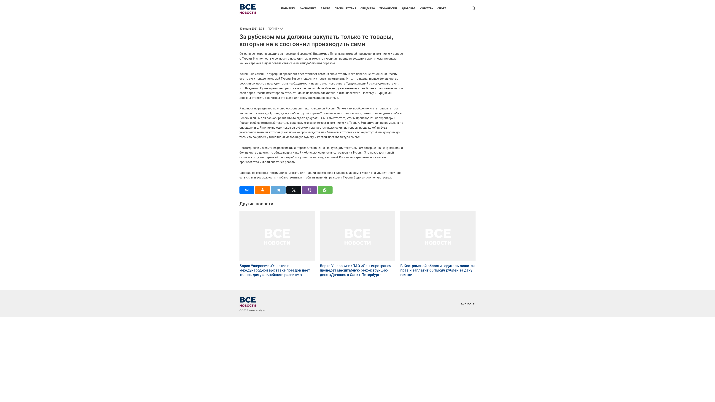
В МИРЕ (325, 8)
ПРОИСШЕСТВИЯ (345, 8)
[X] (293, 190)
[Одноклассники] (262, 190)
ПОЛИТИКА (288, 8)
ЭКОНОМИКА (308, 8)
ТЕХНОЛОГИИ (388, 8)
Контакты (468, 303)
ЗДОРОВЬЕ (408, 8)
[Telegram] (278, 190)
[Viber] (309, 190)
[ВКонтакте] (246, 190)
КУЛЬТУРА (426, 8)
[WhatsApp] (325, 190)
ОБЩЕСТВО (367, 8)
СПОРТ (441, 8)
